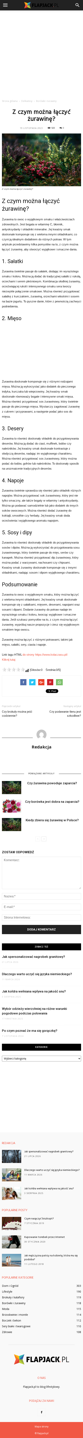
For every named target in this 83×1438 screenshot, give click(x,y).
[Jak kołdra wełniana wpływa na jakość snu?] (11, 1193)
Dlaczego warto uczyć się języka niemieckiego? (37, 974)
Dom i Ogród (10, 1286)
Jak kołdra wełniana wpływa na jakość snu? (34, 991)
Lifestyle (7, 1291)
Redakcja (42, 747)
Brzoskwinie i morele (15, 1314)
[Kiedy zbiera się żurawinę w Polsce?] (11, 824)
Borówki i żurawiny (13, 1303)
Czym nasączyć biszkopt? (39, 1219)
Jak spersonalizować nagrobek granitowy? (33, 957)
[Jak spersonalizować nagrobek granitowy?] (11, 1156)
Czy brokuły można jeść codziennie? (17, 713)
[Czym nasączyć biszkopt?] (11, 1223)
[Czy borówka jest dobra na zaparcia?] (11, 806)
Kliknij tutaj (8, 659)
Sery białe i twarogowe (16, 1326)
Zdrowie (7, 1332)
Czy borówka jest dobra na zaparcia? (52, 802)
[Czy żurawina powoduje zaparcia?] (11, 787)
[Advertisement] (41, 53)
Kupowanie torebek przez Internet (44, 1237)
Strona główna (10, 101)
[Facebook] (41, 1412)
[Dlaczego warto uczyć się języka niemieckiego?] (11, 1175)
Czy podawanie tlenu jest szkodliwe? (65, 713)
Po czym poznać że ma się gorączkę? (29, 1031)
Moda (5, 1309)
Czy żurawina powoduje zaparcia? (52, 783)
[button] (77, 5)
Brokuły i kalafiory (13, 1297)
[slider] (13, 669)
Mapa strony (41, 1426)
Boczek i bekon (11, 1320)
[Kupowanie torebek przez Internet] (11, 1242)
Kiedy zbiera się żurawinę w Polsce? (52, 820)
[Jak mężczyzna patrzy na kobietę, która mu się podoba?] (11, 1260)
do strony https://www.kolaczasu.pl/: (45, 654)
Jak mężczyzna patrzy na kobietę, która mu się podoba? (51, 1257)
